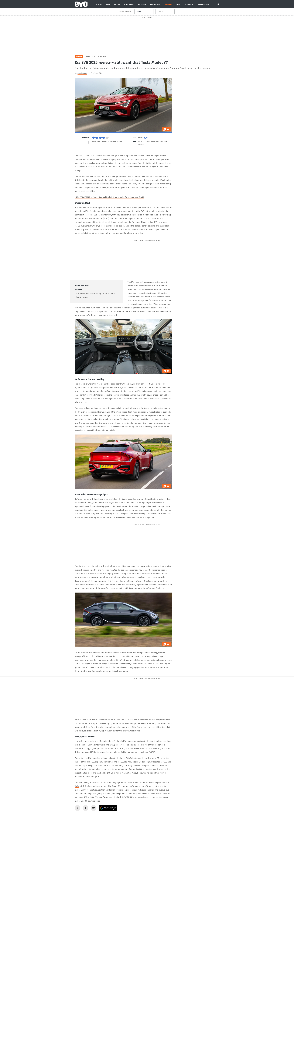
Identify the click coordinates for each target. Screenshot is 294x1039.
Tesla (129, 782)
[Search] (218, 4)
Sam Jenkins (82, 73)
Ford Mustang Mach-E (155, 782)
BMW (77, 786)
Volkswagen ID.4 (153, 167)
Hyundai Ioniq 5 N (111, 156)
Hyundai (85, 176)
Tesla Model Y (135, 167)
